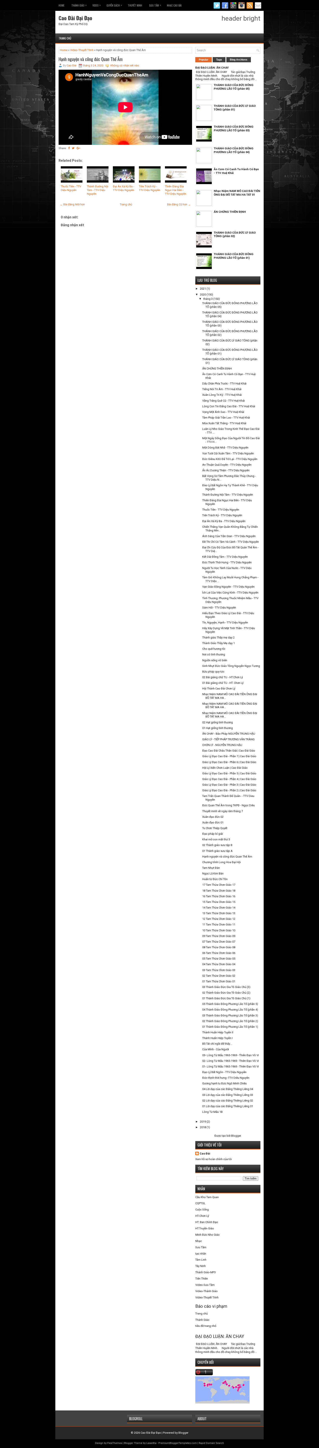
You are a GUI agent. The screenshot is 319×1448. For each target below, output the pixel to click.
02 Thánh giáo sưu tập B (217, 845)
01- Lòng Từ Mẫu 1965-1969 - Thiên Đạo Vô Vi (230, 1066)
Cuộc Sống (202, 1209)
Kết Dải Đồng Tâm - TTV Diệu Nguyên (225, 556)
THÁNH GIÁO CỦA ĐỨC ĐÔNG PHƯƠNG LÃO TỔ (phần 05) (233, 86)
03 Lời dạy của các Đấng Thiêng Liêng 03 (227, 1095)
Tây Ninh (200, 1266)
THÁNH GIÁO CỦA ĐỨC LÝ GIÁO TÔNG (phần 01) (235, 107)
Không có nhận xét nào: (125, 65)
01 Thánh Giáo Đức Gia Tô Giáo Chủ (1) (226, 998)
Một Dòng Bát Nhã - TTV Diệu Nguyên (225, 447)
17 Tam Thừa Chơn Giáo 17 (218, 884)
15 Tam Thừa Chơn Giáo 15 (218, 902)
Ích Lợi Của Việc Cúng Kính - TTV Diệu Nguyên (230, 592)
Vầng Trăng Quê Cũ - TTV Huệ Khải (223, 400)
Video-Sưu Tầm (205, 1284)
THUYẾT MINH (135, 5)
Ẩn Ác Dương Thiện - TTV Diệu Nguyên (226, 470)
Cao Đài (205, 1153)
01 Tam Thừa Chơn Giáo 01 (218, 981)
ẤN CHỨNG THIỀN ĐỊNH (230, 211)
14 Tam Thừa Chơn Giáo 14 (218, 907)
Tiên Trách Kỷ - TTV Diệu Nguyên (149, 188)
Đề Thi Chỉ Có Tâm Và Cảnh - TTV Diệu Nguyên (230, 541)
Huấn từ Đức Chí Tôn (215, 879)
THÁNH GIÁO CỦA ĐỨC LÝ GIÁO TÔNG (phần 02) (235, 234)
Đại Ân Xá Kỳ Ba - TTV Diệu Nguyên (123, 188)
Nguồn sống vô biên (214, 660)
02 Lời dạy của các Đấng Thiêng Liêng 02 (227, 1100)
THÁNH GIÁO (79, 5)
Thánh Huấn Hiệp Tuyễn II (217, 1032)
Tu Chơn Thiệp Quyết (214, 828)
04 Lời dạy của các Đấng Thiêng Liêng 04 (227, 1089)
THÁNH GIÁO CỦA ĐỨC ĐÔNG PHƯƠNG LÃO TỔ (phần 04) (233, 150)
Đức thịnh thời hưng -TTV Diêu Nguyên (225, 1077)
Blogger (236, 1135)
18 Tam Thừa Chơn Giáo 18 (218, 890)
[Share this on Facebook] (69, 148)
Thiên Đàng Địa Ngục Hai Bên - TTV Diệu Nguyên (175, 190)
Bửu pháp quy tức (213, 671)
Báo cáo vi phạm (211, 1306)
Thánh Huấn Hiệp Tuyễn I (217, 1038)
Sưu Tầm (155, 5)
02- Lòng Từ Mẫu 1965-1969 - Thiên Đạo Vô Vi (230, 1060)
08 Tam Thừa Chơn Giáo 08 (218, 947)
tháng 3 (208, 298)
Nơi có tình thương (213, 654)
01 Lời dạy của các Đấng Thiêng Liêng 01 (227, 1106)
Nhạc (198, 1241)
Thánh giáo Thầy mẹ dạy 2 (218, 637)
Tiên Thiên (201, 1278)
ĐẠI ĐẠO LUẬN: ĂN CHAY (212, 67)
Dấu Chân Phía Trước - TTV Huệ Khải (224, 383)
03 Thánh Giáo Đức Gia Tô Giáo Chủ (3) (226, 987)
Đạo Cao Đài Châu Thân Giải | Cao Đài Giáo (228, 750)
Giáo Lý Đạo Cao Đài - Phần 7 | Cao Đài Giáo (229, 756)
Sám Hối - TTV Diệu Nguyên (219, 607)
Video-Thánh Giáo (206, 1291)
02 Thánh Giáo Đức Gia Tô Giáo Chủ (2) (226, 992)
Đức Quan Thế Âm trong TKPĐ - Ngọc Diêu (228, 805)
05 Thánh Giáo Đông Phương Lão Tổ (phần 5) (230, 1004)
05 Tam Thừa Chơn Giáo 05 (218, 958)
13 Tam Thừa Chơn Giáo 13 (218, 913)
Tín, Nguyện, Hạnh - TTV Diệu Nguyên (225, 622)
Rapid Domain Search (211, 1443)
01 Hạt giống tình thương (217, 728)
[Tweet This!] (73, 148)
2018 (203, 1127)
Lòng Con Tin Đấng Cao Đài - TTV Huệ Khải (228, 406)
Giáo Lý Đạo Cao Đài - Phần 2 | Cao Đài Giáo (229, 790)
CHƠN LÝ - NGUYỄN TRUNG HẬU (222, 745)
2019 (203, 1121)
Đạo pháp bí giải (212, 833)
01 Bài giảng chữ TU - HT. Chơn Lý (222, 682)
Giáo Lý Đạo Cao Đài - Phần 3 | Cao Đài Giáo (229, 784)
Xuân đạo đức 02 (213, 816)
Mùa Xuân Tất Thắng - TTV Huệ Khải (224, 423)
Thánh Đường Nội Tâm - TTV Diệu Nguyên (97, 190)
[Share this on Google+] (78, 148)
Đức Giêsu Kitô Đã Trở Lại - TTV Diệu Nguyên (229, 459)
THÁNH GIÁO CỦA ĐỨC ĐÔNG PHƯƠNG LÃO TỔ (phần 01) (233, 255)
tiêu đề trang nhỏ (205, 1326)
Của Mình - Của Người (215, 1049)
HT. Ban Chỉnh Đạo (206, 1222)
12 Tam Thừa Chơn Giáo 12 (218, 918)
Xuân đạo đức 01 (213, 822)
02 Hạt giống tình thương (217, 722)
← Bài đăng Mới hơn (72, 204)
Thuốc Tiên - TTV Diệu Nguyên (71, 188)
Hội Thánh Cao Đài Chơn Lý (218, 688)
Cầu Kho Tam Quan (207, 1197)
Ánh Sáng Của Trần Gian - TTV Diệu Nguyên (229, 536)
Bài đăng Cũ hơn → (179, 204)
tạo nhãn (200, 1253)
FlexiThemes (114, 1443)
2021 (203, 288)
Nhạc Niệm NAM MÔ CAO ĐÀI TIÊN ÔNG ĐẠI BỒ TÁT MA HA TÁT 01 (237, 192)
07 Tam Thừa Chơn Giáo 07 (218, 941)
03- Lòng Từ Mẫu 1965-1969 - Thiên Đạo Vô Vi (230, 1055)
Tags (219, 59)
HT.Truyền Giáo (204, 1228)
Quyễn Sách (114, 5)
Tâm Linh (200, 1259)
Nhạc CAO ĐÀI (174, 5)
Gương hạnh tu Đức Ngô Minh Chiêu (224, 1083)
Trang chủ (65, 38)
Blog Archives (238, 59)
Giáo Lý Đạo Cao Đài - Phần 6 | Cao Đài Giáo (229, 762)
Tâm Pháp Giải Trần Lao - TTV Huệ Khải (226, 417)
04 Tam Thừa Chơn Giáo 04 (218, 964)
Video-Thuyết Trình (81, 50)
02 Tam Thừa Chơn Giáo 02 (218, 975)
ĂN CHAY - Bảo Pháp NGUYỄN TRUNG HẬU (228, 733)
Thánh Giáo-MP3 (205, 1272)
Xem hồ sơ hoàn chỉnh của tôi (213, 1159)
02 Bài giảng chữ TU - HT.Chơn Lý (222, 677)
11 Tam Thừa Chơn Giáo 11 (218, 924)
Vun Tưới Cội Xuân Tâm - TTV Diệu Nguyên (228, 453)
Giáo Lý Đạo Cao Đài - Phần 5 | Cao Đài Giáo (229, 773)
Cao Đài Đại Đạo (75, 18)
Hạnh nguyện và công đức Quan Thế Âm (91, 59)
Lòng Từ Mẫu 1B (212, 1111)
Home (61, 5)
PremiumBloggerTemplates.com (177, 1443)
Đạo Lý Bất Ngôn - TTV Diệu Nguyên (224, 1072)
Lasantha (151, 1443)
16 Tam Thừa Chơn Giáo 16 (218, 896)
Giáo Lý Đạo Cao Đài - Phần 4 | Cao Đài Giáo (229, 779)
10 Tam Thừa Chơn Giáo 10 (218, 930)
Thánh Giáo (202, 1319)
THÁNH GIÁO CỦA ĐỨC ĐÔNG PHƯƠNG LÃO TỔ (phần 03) (233, 128)
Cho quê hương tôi (213, 648)
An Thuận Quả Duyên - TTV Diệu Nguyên (227, 464)
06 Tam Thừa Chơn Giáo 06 (218, 953)
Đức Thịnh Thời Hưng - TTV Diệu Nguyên (227, 562)
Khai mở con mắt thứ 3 (216, 839)
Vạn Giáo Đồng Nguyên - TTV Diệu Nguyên (228, 586)
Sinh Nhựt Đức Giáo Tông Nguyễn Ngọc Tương (231, 666)
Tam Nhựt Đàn (211, 867)
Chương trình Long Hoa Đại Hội (221, 862)
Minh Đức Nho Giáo (207, 1234)
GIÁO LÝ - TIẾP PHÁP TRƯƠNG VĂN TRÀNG (228, 739)
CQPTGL (200, 1203)
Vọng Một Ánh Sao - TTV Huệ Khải (223, 412)
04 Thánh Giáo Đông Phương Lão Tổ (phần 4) (230, 1009)
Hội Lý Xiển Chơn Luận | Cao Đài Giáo (225, 767)
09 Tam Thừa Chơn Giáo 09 (218, 936)
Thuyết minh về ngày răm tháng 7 (222, 811)
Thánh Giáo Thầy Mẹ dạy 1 (218, 643)
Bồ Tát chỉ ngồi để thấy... (217, 1043)
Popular (203, 59)
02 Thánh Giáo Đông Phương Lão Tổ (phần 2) (230, 1021)
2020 (203, 294)
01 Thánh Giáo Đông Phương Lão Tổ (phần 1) (230, 1026)
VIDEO (96, 5)
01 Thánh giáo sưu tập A (217, 851)
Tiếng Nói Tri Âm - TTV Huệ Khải (222, 389)
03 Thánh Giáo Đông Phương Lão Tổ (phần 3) (230, 1015)
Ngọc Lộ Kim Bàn (213, 873)
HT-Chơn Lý (202, 1215)
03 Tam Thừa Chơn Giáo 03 (218, 970)
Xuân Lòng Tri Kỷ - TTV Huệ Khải (222, 394)
